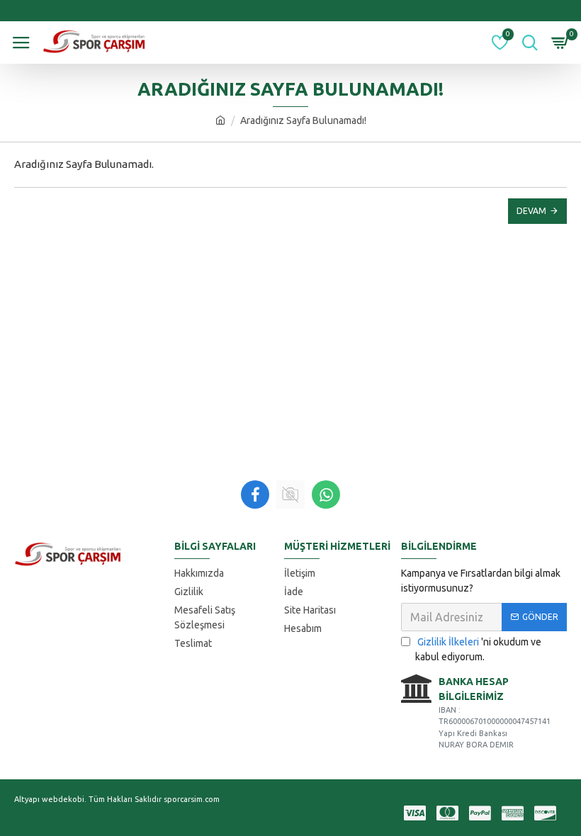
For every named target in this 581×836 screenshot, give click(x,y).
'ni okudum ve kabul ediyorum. (478, 649)
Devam (531, 210)
